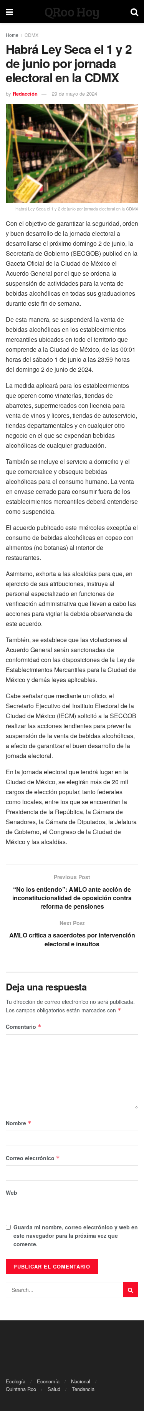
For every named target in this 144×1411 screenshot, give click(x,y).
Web (11, 1192)
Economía (48, 1381)
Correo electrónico (33, 1158)
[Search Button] (130, 1289)
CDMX (31, 34)
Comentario (23, 1026)
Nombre (18, 1123)
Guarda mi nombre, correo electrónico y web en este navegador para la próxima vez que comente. (75, 1235)
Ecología (15, 1381)
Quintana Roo (21, 1389)
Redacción (25, 93)
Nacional (80, 1381)
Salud (54, 1389)
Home (12, 34)
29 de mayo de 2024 (74, 93)
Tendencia (83, 1389)
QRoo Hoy (72, 11)
